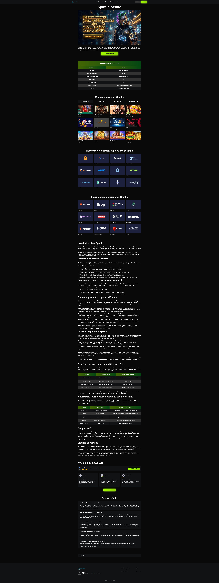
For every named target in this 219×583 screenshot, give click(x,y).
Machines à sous (132, 101)
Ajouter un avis (134, 468)
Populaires (84, 101)
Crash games (116, 101)
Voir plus (109, 489)
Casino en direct (100, 101)
